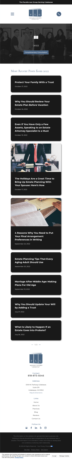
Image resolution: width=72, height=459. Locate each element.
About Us (36, 405)
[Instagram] (45, 428)
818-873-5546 (36, 375)
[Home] (35, 14)
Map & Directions (36, 393)
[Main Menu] (12, 14)
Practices (36, 409)
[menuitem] (27, 450)
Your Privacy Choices (44, 446)
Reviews (36, 415)
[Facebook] (31, 428)
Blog (36, 412)
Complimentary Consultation (36, 52)
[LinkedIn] (36, 428)
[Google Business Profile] (26, 428)
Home (36, 402)
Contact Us (36, 418)
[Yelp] (41, 428)
